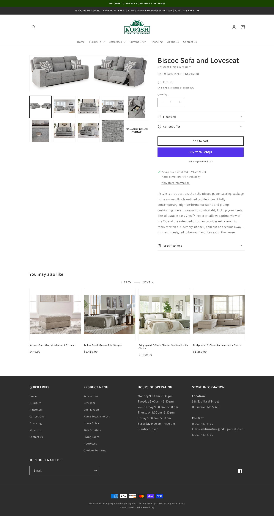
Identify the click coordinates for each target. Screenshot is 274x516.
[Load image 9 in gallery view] (113, 131)
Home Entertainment (97, 416)
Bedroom (89, 403)
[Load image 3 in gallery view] (89, 107)
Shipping (162, 87)
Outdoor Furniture (95, 450)
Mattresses (36, 409)
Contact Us (36, 437)
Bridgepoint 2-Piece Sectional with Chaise (217, 345)
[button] (33, 27)
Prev (127, 282)
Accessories (91, 396)
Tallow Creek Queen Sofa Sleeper (103, 345)
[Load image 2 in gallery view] (64, 107)
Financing (35, 423)
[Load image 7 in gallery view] (64, 131)
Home (33, 396)
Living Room (91, 437)
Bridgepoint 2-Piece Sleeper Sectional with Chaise (163, 347)
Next (146, 282)
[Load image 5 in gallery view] (137, 107)
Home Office (91, 423)
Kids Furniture (92, 430)
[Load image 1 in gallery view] (40, 107)
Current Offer (37, 416)
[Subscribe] (95, 470)
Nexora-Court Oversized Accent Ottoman (52, 345)
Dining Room (92, 409)
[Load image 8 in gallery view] (89, 131)
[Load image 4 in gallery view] (113, 107)
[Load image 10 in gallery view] (137, 131)
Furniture (35, 403)
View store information (175, 182)
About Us (35, 430)
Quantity (162, 94)
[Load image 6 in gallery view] (40, 131)
